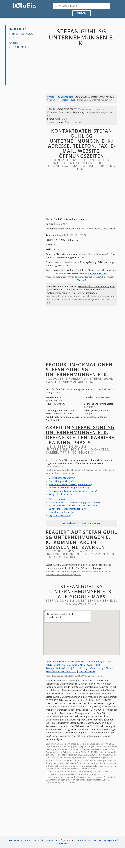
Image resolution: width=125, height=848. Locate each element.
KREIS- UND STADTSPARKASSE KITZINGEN (69, 664)
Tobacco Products (67, 99)
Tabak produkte (64, 96)
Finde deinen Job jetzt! (81, 523)
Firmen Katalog (21, 33)
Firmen (50, 96)
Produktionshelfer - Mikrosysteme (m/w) (70, 484)
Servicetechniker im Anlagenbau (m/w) (69, 487)
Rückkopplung (20, 47)
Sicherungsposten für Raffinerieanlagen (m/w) (73, 490)
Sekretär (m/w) (57, 498)
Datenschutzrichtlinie (86, 840)
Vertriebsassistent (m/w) (62, 477)
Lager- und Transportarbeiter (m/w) (68, 508)
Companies (52, 99)
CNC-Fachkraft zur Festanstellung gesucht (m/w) (74, 502)
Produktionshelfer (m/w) (62, 511)
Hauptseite (17, 29)
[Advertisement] (25, 67)
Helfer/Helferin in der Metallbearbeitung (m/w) (73, 505)
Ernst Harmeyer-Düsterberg (88, 668)
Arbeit (14, 42)
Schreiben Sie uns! (97, 273)
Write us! (81, 280)
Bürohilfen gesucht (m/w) (62, 481)
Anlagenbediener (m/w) (61, 494)
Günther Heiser (87, 671)
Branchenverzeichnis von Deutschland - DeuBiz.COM (34, 840)
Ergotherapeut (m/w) (60, 515)
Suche (13, 38)
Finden (81, 13)
